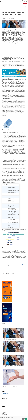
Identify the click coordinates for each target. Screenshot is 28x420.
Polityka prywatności (4, 412)
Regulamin (3, 411)
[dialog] (14, 418)
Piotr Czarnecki (9, 339)
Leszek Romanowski (10, 386)
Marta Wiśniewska (6, 339)
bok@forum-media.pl (5, 393)
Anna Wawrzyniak (6, 386)
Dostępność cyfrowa (4, 414)
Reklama (3, 413)
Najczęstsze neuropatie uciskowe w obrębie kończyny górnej (9, 385)
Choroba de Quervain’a (5, 338)
